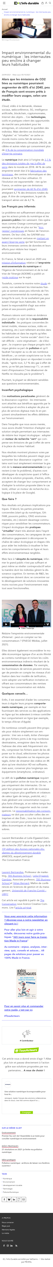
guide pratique (10, 277)
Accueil (5, 9)
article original (23, 907)
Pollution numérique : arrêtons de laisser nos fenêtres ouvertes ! (26, 1164)
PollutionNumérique (11, 1192)
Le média (5, 1233)
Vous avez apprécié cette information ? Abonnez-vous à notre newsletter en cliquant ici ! (26, 920)
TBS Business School (19, 876)
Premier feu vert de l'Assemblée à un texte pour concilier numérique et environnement (23, 1137)
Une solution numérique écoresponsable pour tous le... (25, 1093)
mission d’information (14, 262)
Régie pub (6, 1226)
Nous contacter (8, 1222)
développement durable (12, 1185)
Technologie (7, 1189)
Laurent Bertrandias (12, 872)
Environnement (9, 1182)
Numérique (7, 1178)
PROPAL (28, 1262)
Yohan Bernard (21, 883)
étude (44, 283)
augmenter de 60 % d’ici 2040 (30, 189)
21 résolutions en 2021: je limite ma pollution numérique (22, 1150)
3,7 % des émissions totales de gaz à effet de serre (26, 163)
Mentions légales (8, 1230)
